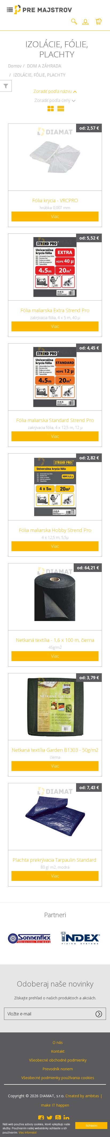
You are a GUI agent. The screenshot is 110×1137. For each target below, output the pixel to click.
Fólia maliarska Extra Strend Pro (55, 310)
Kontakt (58, 1051)
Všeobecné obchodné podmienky (58, 1060)
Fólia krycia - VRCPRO (55, 200)
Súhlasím (91, 1125)
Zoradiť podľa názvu (52, 91)
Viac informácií (28, 1132)
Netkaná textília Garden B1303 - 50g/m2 (55, 750)
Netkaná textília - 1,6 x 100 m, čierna (55, 640)
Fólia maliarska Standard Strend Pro (55, 420)
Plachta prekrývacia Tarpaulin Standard (55, 860)
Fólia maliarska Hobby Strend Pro (55, 530)
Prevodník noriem (57, 1068)
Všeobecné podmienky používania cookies (57, 1077)
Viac (55, 216)
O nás (58, 1042)
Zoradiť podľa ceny (52, 101)
